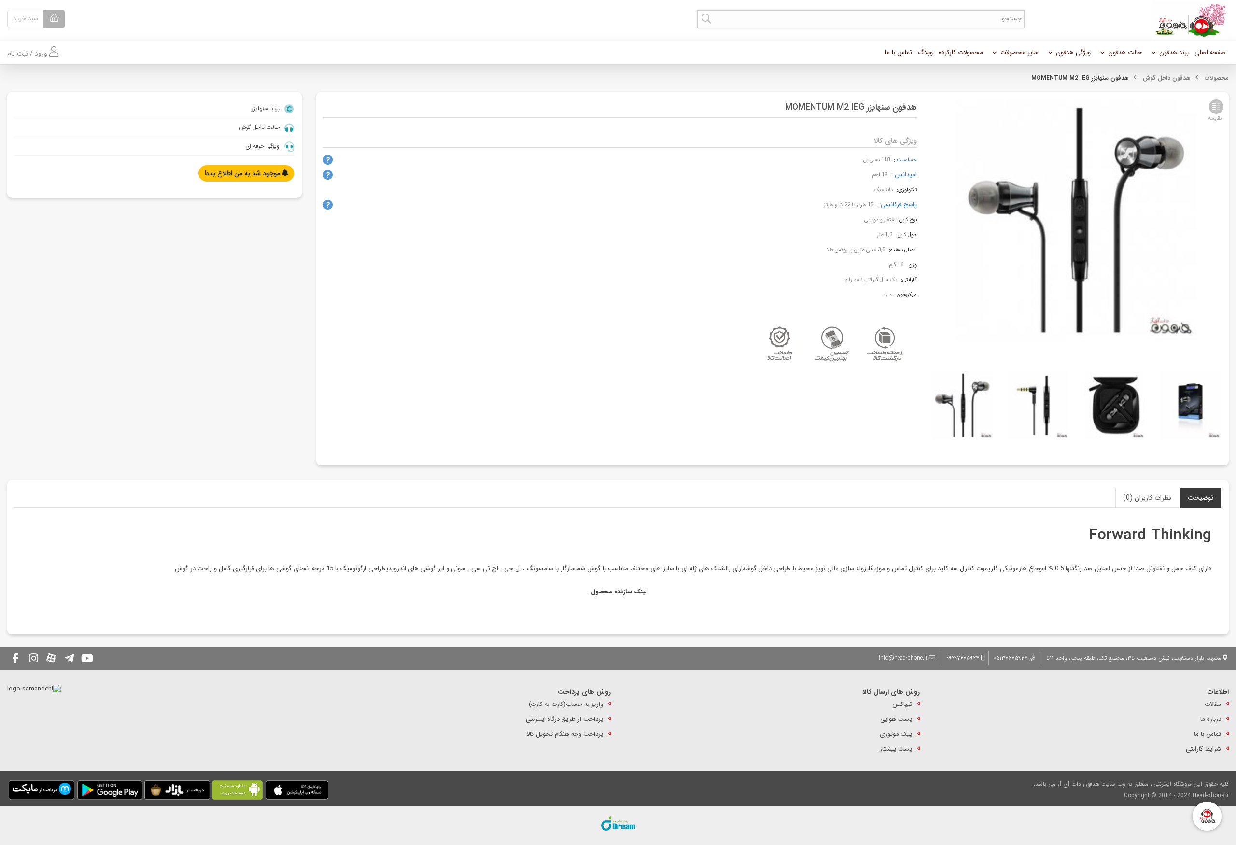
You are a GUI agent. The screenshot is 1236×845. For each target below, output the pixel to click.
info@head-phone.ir (903, 657)
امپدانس (906, 174)
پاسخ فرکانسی (899, 204)
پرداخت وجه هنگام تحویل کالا (564, 734)
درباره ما (1210, 719)
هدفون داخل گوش (1167, 78)
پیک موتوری (896, 734)
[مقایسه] (1216, 106)
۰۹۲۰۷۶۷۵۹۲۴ (963, 657)
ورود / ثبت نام (28, 53)
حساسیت (907, 160)
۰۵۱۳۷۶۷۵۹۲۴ (1010, 657)
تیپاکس (902, 704)
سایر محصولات (1019, 52)
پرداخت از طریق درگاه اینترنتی (564, 719)
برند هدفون (1174, 52)
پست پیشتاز (896, 749)
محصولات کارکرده (961, 52)
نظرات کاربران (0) (1147, 498)
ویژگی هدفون (1073, 52)
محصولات (1217, 78)
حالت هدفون (1125, 52)
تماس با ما (898, 52)
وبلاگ (925, 52)
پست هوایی (896, 719)
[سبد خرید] (54, 19)
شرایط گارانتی (1203, 749)
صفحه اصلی (1210, 52)
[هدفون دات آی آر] (1188, 20)
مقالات (1213, 704)
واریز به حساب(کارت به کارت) (566, 704)
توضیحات (1200, 498)
